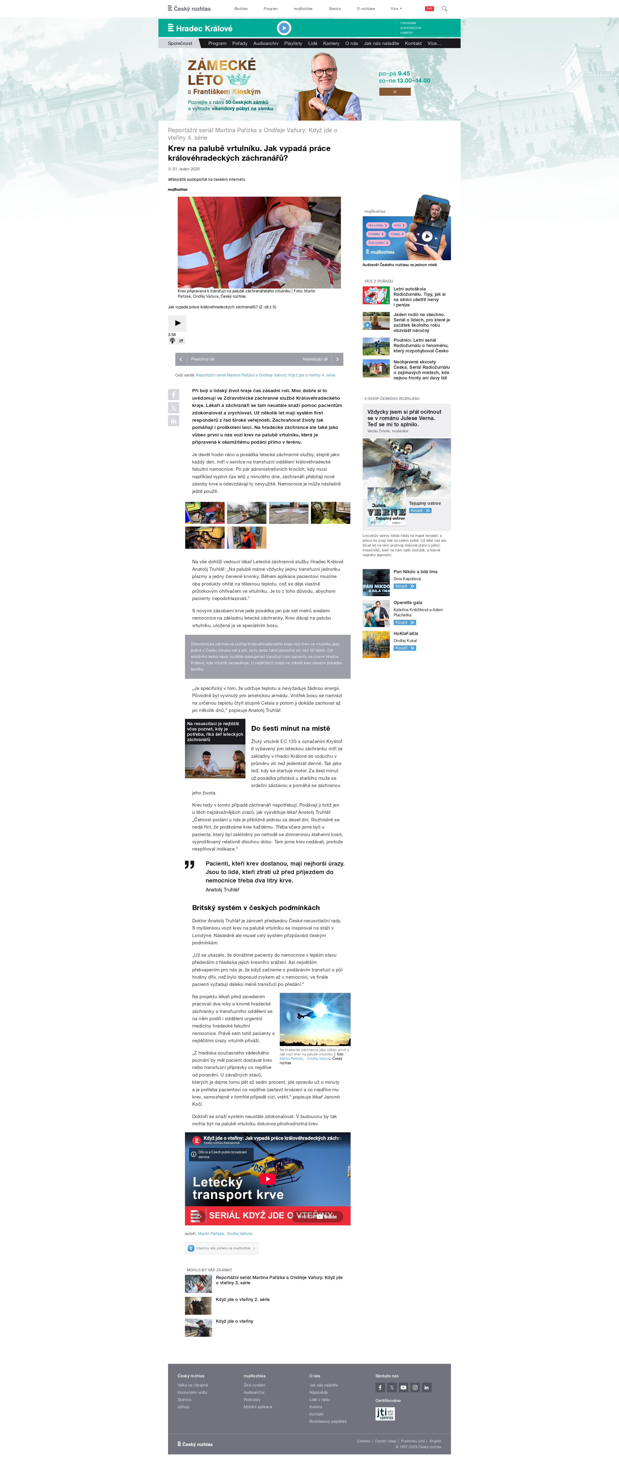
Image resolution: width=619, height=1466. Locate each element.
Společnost (180, 43)
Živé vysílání (376, 243)
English (435, 1441)
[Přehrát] (177, 323)
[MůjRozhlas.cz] (177, 190)
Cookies (363, 1441)
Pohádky (374, 234)
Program (271, 9)
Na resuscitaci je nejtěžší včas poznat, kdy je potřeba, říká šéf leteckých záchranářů (215, 731)
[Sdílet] (181, 341)
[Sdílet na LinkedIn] (173, 420)
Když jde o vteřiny (234, 1321)
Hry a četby (375, 225)
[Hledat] (444, 8)
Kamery (406, 33)
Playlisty (293, 43)
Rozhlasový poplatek (328, 1421)
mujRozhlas (303, 9)
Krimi (397, 225)
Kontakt (413, 43)
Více (435, 43)
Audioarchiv (410, 28)
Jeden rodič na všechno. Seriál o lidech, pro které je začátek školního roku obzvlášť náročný (422, 322)
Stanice (335, 9)
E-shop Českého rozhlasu (392, 399)
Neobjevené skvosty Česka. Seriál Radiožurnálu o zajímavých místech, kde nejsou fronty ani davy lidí (422, 369)
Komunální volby (192, 1392)
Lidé (312, 43)
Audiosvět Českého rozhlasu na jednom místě (400, 265)
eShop (183, 1407)
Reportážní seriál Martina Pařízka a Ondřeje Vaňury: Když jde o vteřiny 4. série (265, 375)
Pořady (240, 43)
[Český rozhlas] (189, 8)
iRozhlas (241, 9)
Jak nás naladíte (381, 43)
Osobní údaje (386, 1441)
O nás (352, 43)
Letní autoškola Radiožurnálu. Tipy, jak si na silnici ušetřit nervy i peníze (419, 296)
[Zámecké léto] (309, 84)
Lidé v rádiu (320, 1399)
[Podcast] (172, 341)
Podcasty (252, 1399)
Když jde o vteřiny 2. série (243, 1299)
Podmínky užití (413, 1441)
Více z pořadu (379, 281)
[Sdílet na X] (173, 407)
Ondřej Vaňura (205, 296)
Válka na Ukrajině (193, 1385)
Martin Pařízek (291, 1059)
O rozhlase (366, 9)
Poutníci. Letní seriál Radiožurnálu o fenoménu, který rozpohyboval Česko (421, 345)
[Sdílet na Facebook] (173, 394)
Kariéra (316, 1407)
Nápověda (319, 1392)
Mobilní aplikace (258, 1407)
